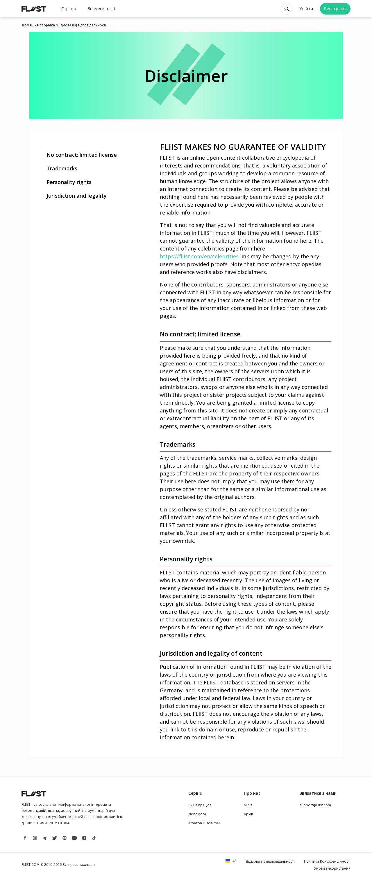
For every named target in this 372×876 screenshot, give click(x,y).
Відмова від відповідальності (81, 25)
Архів (248, 814)
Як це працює (199, 805)
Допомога (197, 814)
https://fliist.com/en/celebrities (199, 256)
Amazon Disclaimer (204, 823)
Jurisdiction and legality (76, 195)
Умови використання (332, 868)
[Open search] (286, 8)
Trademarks (61, 168)
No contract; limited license (81, 154)
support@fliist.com (315, 805)
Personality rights (69, 182)
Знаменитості (101, 8)
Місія (248, 805)
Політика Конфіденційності (327, 861)
